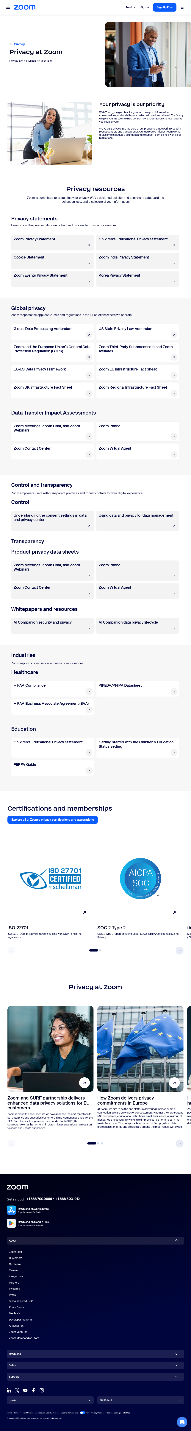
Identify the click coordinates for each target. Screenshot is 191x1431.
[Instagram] (42, 1390)
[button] (180, 950)
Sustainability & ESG (21, 1301)
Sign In (144, 7)
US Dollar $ (106, 1400)
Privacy (17, 1413)
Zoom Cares (16, 1307)
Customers (15, 1258)
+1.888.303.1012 (68, 1199)
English (13, 1400)
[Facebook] (33, 1390)
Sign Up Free (165, 7)
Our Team (15, 1264)
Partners (14, 1282)
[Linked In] (9, 1390)
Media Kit (14, 1313)
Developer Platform (20, 1319)
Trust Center (28, 1413)
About (12, 1240)
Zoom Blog (15, 1252)
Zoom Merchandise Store (24, 1338)
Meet (129, 7)
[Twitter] (17, 1390)
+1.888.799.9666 (39, 1199)
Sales (12, 1365)
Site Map (126, 1413)
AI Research (16, 1325)
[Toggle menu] (8, 7)
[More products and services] (183, 7)
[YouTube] (25, 1390)
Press (12, 1295)
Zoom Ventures (18, 1332)
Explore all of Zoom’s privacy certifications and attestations (54, 820)
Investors (14, 1288)
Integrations (16, 1276)
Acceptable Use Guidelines (47, 1413)
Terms (9, 1413)
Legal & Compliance (69, 1413)
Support (14, 1377)
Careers (13, 1270)
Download (15, 1354)
